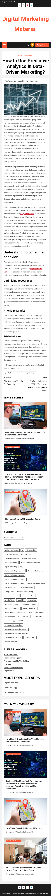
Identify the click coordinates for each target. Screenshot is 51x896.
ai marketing (31, 550)
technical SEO (30, 637)
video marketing (11, 642)
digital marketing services (14, 575)
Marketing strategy (12, 608)
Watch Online (42, 45)
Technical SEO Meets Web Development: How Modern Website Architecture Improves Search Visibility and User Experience (25, 477)
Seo (30, 612)
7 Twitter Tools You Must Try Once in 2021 (14, 380)
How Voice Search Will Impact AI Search (23, 519)
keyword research (11, 596)
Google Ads (9, 592)
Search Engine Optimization (15, 612)
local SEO (21, 600)
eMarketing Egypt (26, 587)
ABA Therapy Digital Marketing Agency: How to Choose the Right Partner (23, 869)
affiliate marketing (11, 550)
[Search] (27, 45)
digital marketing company (14, 571)
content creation (27, 554)
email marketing (10, 587)
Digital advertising (29, 558)
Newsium (33, 893)
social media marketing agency (16, 629)
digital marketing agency (14, 567)
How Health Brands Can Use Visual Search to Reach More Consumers (25, 433)
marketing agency (11, 604)
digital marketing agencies (30, 562)
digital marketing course (37, 571)
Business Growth (11, 554)
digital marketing (13, 373)
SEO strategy (10, 621)
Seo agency (39, 612)
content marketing (12, 558)
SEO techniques (25, 621)
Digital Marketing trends (37, 583)
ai (22, 550)
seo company (10, 617)
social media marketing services (16, 633)
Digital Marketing (25, 56)
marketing (32, 600)
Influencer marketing (25, 592)
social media (38, 621)
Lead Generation (28, 596)
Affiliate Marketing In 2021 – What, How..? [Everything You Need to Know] (37, 384)
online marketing (29, 608)
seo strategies (37, 617)
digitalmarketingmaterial (15, 81)
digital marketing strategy (14, 583)
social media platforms (13, 637)
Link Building (9, 600)
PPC (40, 608)
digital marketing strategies (15, 579)
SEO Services (23, 617)
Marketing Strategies (28, 373)
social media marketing (13, 625)
